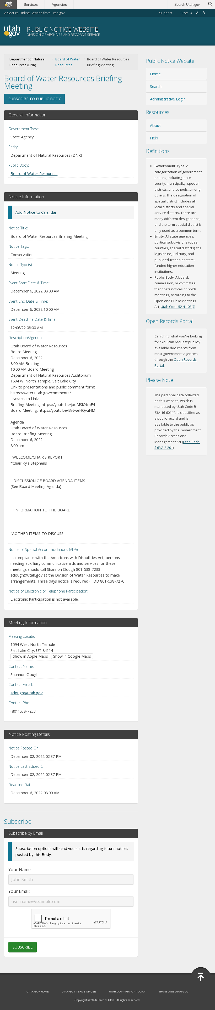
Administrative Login (168, 99)
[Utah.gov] (8, 4)
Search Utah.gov (187, 5)
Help (154, 138)
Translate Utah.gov (174, 991)
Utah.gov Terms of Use (79, 991)
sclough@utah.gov (26, 692)
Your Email (18, 891)
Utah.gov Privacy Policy (127, 991)
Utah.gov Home (37, 991)
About (155, 125)
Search (156, 86)
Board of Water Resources (67, 62)
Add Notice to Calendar (35, 212)
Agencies (59, 4)
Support (165, 12)
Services (31, 4)
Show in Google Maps (72, 656)
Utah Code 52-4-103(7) (178, 306)
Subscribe (23, 947)
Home (155, 73)
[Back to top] (201, 977)
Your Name (19, 869)
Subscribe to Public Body (34, 98)
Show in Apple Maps (30, 656)
